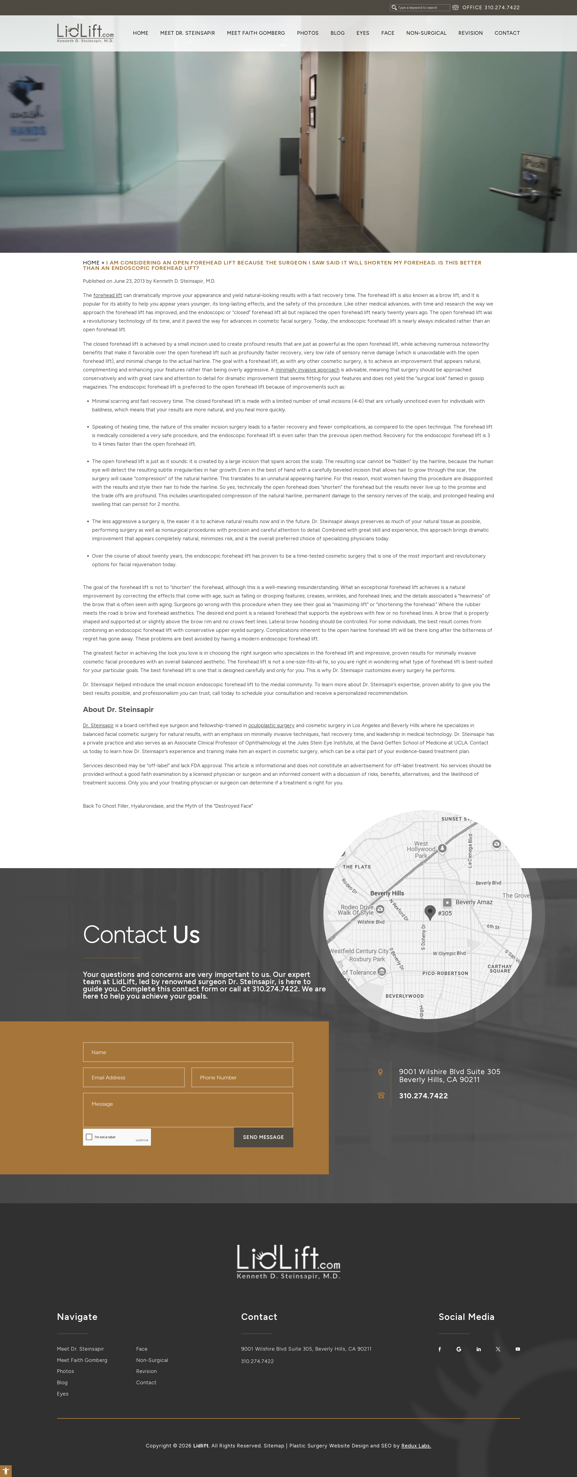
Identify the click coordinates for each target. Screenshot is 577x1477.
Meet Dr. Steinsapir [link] (187, 33)
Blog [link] (338, 33)
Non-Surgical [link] (426, 33)
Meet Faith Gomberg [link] (256, 33)
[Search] (394, 7)
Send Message (263, 1137)
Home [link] (141, 33)
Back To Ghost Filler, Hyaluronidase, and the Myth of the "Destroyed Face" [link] (168, 806)
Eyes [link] (363, 33)
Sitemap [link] (274, 1446)
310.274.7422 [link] (502, 8)
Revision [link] (470, 33)
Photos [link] (308, 33)
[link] (6, 1471)
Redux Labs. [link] (416, 1446)
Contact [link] (507, 33)
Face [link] (388, 33)
